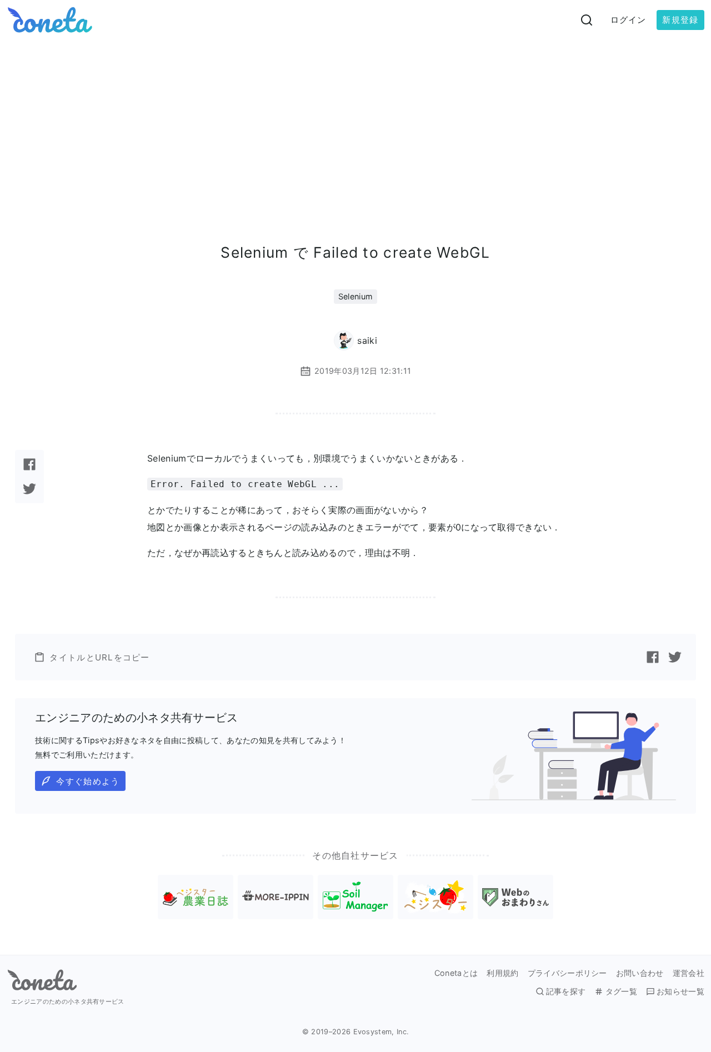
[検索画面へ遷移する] (586, 20)
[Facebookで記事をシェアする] (29, 464)
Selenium (355, 296)
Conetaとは (456, 973)
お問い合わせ (640, 973)
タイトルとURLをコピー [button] (99, 657)
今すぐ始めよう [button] (87, 781)
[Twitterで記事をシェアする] (29, 489)
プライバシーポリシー (567, 973)
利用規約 (502, 973)
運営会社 (688, 973)
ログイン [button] (628, 19)
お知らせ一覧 (680, 991)
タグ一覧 (621, 991)
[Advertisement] (355, 123)
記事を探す (566, 991)
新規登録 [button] (680, 19)
